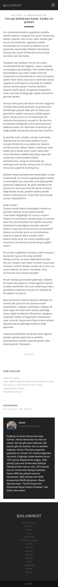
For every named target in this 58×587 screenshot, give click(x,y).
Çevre (29, 530)
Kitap (29, 544)
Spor (29, 561)
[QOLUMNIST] (12, 5)
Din (21, 409)
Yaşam (28, 569)
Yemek (29, 572)
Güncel (29, 554)
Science (29, 526)
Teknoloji (29, 565)
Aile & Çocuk (10, 409)
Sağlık (29, 558)
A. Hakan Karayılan (35, 15)
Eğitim (27, 409)
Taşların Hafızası (12, 392)
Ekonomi (29, 537)
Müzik (28, 547)
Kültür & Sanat (29, 540)
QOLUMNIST (29, 515)
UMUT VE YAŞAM (11, 378)
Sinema (29, 551)
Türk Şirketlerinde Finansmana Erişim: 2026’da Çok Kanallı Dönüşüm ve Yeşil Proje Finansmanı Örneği (28, 385)
